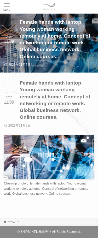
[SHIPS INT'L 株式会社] (49, 7)
